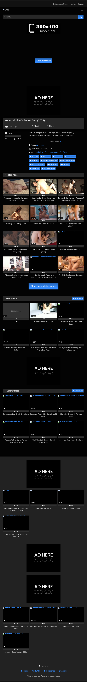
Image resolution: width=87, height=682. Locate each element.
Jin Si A (40, 152)
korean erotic (53, 164)
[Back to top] (79, 675)
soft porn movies (49, 168)
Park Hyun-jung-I (51, 152)
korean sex (66, 164)
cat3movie (34, 161)
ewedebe (40, 145)
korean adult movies (38, 164)
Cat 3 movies (71, 157)
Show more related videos (43, 286)
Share (51, 126)
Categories (50, 671)
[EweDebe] (43, 10)
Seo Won (63, 152)
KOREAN (35, 157)
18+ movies (46, 157)
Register (81, 4)
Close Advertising (43, 60)
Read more (54, 141)
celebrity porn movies (50, 161)
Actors (64, 671)
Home (25, 671)
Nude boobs (35, 168)
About (36, 126)
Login (73, 4)
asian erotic (58, 157)
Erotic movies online (68, 161)
